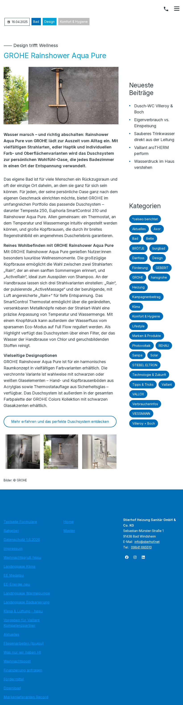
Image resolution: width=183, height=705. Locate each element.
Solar (154, 355)
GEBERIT (162, 268)
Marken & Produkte (146, 336)
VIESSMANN (141, 413)
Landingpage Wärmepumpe (27, 593)
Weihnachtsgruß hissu (22, 557)
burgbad (158, 248)
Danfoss (138, 258)
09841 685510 (141, 547)
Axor (157, 229)
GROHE (137, 277)
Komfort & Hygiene (74, 21)
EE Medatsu (14, 575)
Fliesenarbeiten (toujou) (24, 643)
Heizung (138, 287)
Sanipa (137, 355)
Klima (136, 307)
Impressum (13, 548)
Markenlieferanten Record (26, 697)
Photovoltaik (141, 345)
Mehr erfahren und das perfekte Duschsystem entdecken (60, 421)
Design (49, 21)
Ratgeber (11, 530)
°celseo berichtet (145, 219)
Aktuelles (139, 229)
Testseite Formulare (20, 521)
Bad (36, 21)
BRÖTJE (138, 248)
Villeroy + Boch (143, 423)
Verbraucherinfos (145, 404)
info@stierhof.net (147, 542)
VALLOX (138, 394)
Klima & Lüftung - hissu (23, 611)
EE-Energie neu (17, 584)
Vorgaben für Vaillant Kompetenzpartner (22, 623)
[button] (176, 9)
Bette (150, 238)
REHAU (164, 345)
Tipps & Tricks (143, 384)
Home (68, 521)
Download (12, 688)
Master (69, 530)
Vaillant (167, 384)
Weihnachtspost (17, 661)
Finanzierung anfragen (23, 670)
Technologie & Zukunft (149, 375)
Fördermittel (14, 679)
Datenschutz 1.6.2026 (22, 539)
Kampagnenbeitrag (146, 297)
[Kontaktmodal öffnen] (166, 9)
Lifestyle (138, 326)
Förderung (140, 268)
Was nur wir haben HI (22, 652)
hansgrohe (159, 277)
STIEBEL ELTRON (144, 365)
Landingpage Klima (19, 566)
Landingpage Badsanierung (26, 602)
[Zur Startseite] (91, 506)
